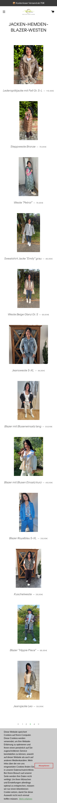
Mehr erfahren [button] (25, 799)
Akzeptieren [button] (44, 766)
